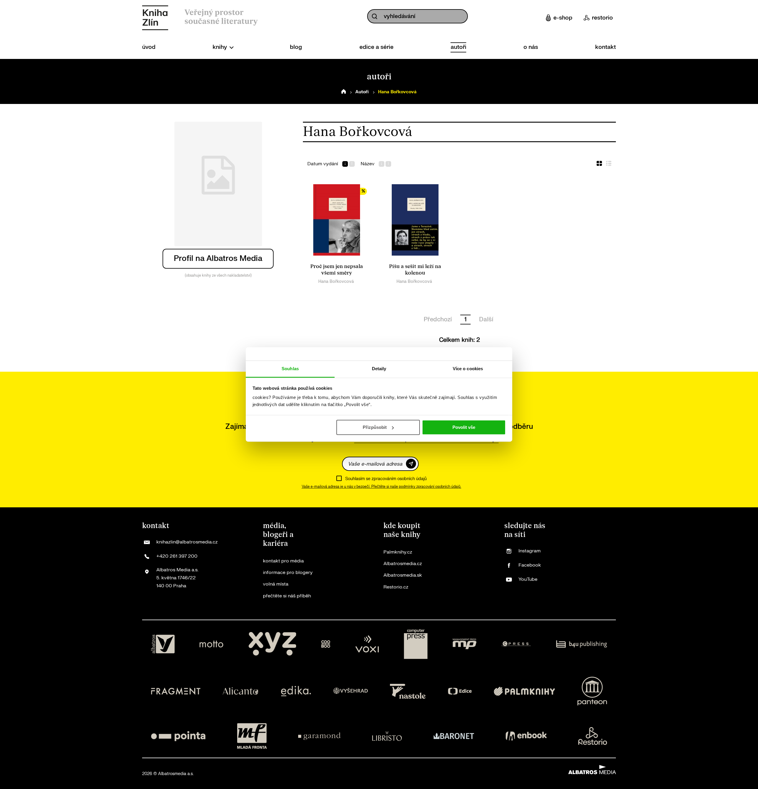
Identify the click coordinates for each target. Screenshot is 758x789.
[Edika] (296, 691)
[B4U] (581, 644)
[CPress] (516, 644)
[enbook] (526, 736)
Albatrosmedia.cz (402, 564)
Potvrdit (411, 464)
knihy (221, 47)
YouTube (527, 579)
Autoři (362, 92)
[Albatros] (163, 644)
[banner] (155, 18)
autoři (458, 47)
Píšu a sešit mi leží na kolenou (415, 269)
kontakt (605, 47)
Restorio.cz (395, 587)
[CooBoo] (325, 644)
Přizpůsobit (375, 427)
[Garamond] (319, 736)
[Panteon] (592, 691)
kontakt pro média (283, 561)
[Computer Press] (415, 644)
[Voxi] (367, 644)
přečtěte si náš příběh (287, 596)
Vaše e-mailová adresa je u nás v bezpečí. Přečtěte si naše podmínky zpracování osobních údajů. (381, 486)
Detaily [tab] (379, 368)
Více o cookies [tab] (468, 368)
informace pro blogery (288, 572)
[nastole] (407, 691)
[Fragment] (175, 691)
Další (486, 319)
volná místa (275, 584)
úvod (148, 47)
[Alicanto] (240, 691)
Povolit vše (463, 427)
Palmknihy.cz (397, 552)
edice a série (376, 47)
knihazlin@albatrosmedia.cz (187, 542)
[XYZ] (272, 644)
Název (368, 164)
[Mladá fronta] (252, 736)
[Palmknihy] (524, 691)
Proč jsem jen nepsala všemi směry (336, 269)
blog (296, 47)
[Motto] (211, 644)
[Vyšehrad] (351, 691)
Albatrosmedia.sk (402, 575)
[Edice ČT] (460, 691)
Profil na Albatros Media (218, 258)
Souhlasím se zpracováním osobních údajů (386, 478)
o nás (530, 47)
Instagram (529, 551)
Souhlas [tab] (290, 368)
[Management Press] (464, 644)
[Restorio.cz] (592, 736)
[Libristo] (387, 736)
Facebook (529, 565)
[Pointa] (178, 736)
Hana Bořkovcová (336, 281)
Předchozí (438, 319)
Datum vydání (322, 164)
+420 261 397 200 (176, 556)
